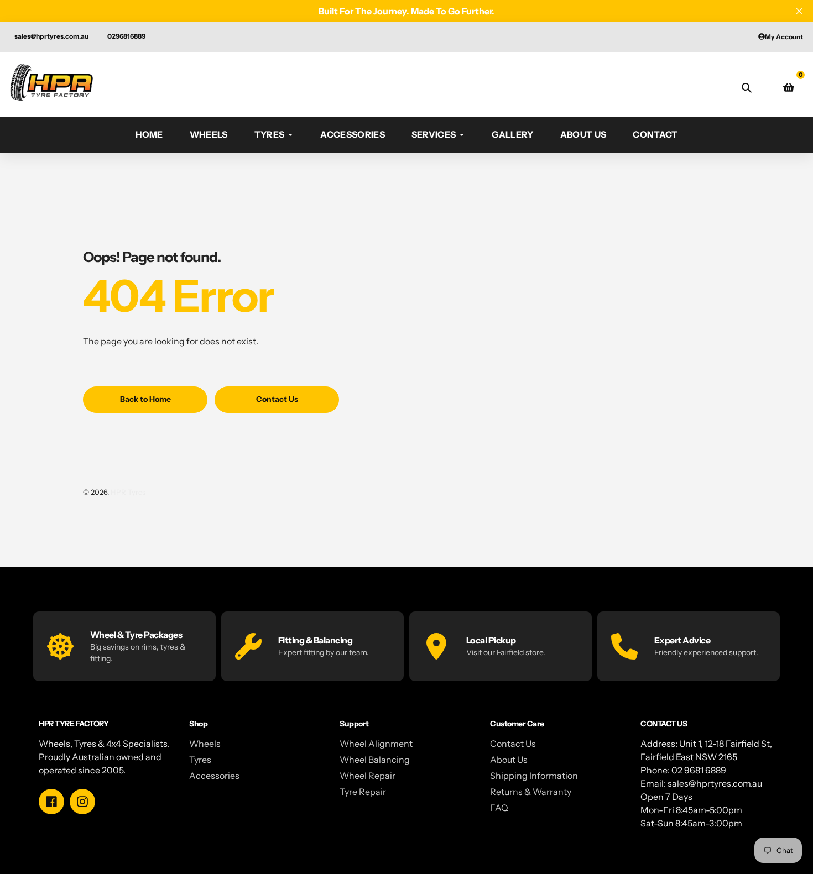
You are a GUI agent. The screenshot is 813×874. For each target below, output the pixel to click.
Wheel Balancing (375, 759)
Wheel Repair (367, 775)
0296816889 (126, 36)
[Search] (746, 87)
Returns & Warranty (530, 791)
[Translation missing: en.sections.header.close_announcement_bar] (799, 11)
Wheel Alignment (376, 743)
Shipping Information (534, 775)
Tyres (200, 759)
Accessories (214, 775)
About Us (509, 759)
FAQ (499, 807)
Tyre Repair (363, 791)
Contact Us (513, 743)
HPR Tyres (128, 492)
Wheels (205, 743)
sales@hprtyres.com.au (51, 36)
